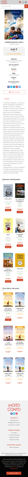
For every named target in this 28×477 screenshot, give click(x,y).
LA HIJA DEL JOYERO (20, 235)
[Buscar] (26, 6)
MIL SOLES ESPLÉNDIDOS (20, 343)
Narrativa (14, 70)
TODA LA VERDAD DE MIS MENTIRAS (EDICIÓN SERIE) (8, 270)
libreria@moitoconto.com (14, 422)
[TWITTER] (14, 414)
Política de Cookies (14, 439)
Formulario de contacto (14, 425)
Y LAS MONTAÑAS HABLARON (8, 343)
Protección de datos (14, 437)
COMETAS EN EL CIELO (20, 309)
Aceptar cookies (13, 473)
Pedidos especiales (14, 447)
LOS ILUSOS (8, 199)
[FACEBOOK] (11, 414)
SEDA (8, 234)
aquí (14, 466)
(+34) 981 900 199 (14, 420)
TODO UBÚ (20, 269)
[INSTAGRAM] (16, 414)
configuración (14, 468)
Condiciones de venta (14, 435)
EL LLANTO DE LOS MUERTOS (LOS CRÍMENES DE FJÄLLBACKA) (20, 200)
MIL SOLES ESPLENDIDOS (8, 309)
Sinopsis (7, 98)
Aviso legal (14, 432)
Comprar (8, 210)
